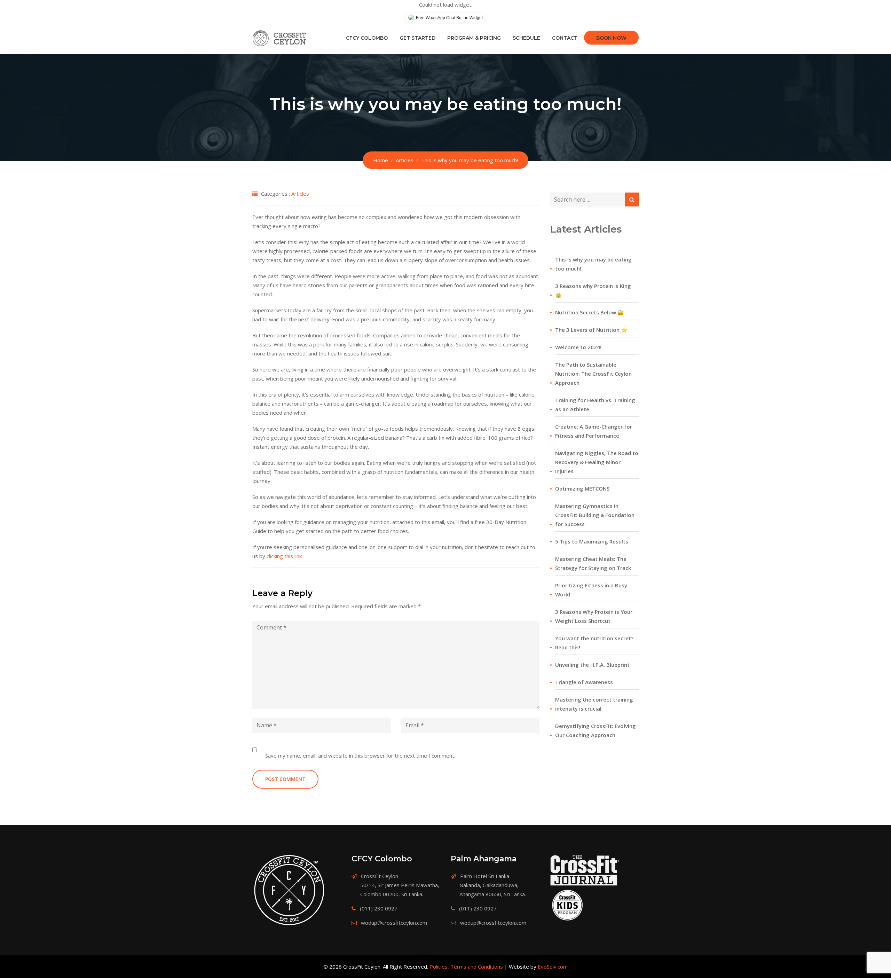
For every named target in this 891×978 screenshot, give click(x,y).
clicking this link (284, 556)
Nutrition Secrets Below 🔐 (589, 312)
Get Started (417, 38)
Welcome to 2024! (578, 347)
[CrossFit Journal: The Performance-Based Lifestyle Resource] (585, 870)
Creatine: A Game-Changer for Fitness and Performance (593, 431)
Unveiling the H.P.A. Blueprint (592, 664)
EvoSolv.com (553, 966)
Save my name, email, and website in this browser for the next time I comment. (360, 755)
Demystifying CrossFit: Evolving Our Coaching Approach (595, 730)
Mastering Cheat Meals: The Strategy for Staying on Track (593, 563)
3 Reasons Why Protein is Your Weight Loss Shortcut (593, 616)
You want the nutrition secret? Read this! (594, 643)
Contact (564, 38)
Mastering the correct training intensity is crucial (594, 704)
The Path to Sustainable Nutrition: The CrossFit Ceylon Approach (593, 373)
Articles (300, 193)
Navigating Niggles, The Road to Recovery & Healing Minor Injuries (596, 462)
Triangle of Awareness (584, 682)
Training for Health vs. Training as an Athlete (595, 405)
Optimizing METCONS (582, 488)
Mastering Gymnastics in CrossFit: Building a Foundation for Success (594, 514)
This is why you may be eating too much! (593, 264)
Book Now (611, 38)
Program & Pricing (474, 38)
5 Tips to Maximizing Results (591, 541)
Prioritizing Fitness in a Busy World (591, 590)
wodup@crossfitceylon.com (394, 922)
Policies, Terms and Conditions (466, 966)
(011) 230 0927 (378, 908)
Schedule (526, 38)
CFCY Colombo (367, 38)
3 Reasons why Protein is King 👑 (593, 290)
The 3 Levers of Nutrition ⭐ (591, 329)
